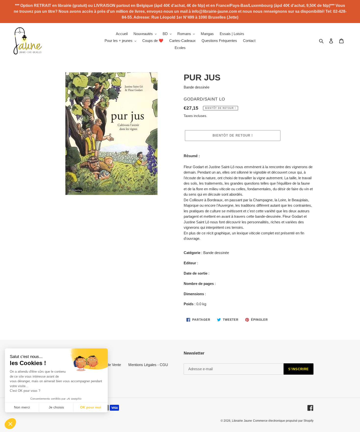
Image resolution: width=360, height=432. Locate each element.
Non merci (22, 407)
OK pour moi (90, 407)
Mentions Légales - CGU (148, 365)
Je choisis (56, 407)
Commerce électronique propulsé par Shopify (283, 420)
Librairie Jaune (242, 420)
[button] (10, 424)
